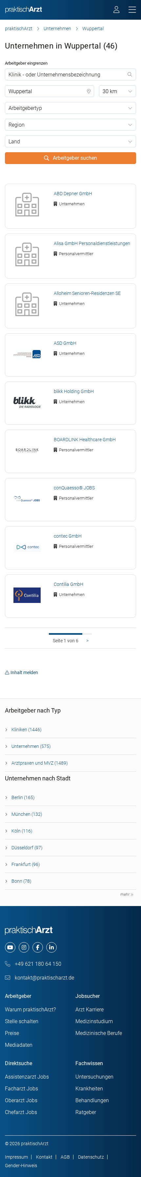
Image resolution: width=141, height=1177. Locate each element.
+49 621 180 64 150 (37, 964)
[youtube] (10, 947)
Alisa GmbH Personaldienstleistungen (92, 243)
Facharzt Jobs (21, 1088)
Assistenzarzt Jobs (27, 1077)
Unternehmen (57, 28)
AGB (65, 1157)
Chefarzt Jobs (21, 1112)
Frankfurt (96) (25, 864)
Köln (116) (21, 831)
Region (17, 125)
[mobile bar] (132, 10)
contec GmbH (68, 536)
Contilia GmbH (68, 584)
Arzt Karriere (89, 1009)
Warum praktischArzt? (30, 1009)
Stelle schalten (21, 1021)
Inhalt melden (24, 672)
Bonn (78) (21, 881)
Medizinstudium (94, 1021)
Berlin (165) (23, 797)
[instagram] (24, 947)
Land (14, 141)
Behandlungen (92, 1100)
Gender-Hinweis (21, 1165)
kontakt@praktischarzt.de (43, 978)
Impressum (16, 1157)
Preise (12, 1033)
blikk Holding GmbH (74, 391)
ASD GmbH (65, 343)
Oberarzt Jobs (21, 1100)
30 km (110, 91)
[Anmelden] (116, 10)
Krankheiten (89, 1088)
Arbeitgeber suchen (74, 158)
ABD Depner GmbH (73, 193)
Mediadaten (18, 1045)
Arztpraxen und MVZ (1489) (39, 763)
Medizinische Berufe (98, 1033)
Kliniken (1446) (26, 729)
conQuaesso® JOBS (74, 487)
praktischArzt (18, 28)
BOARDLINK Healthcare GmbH (85, 439)
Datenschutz (91, 1157)
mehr (125, 894)
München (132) (26, 814)
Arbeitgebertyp (25, 108)
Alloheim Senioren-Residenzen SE (87, 293)
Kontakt (44, 1157)
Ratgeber (85, 1112)
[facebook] (37, 947)
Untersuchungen (94, 1077)
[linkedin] (51, 947)
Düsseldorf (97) (27, 847)
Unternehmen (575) (31, 746)
